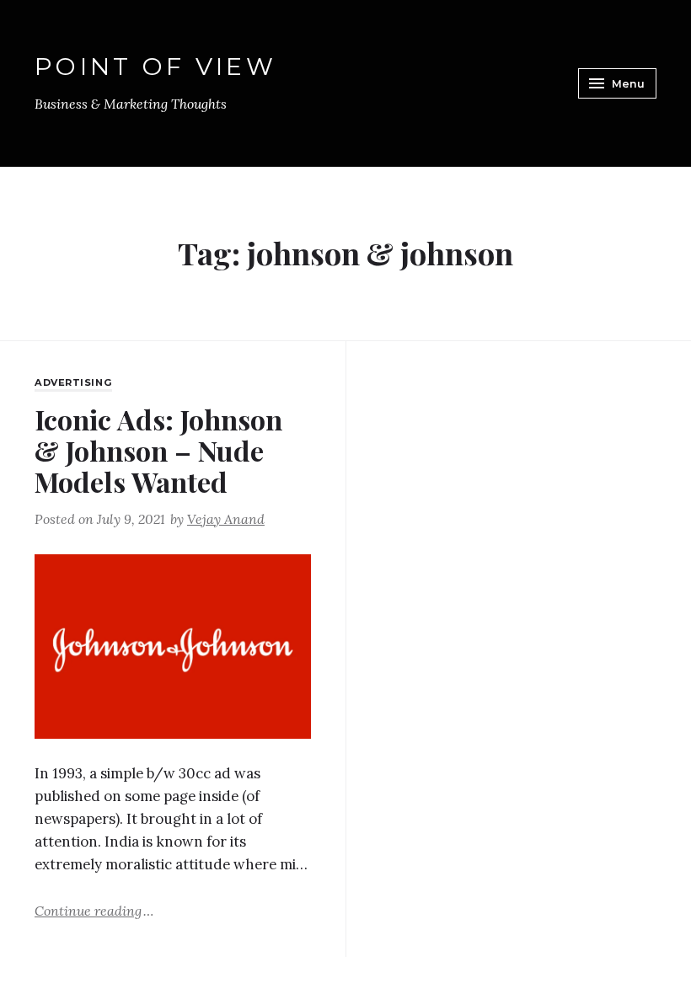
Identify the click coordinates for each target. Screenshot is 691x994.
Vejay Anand (226, 518)
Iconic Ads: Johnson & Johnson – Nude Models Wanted (158, 450)
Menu (628, 83)
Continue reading (94, 909)
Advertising (73, 382)
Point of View (155, 66)
